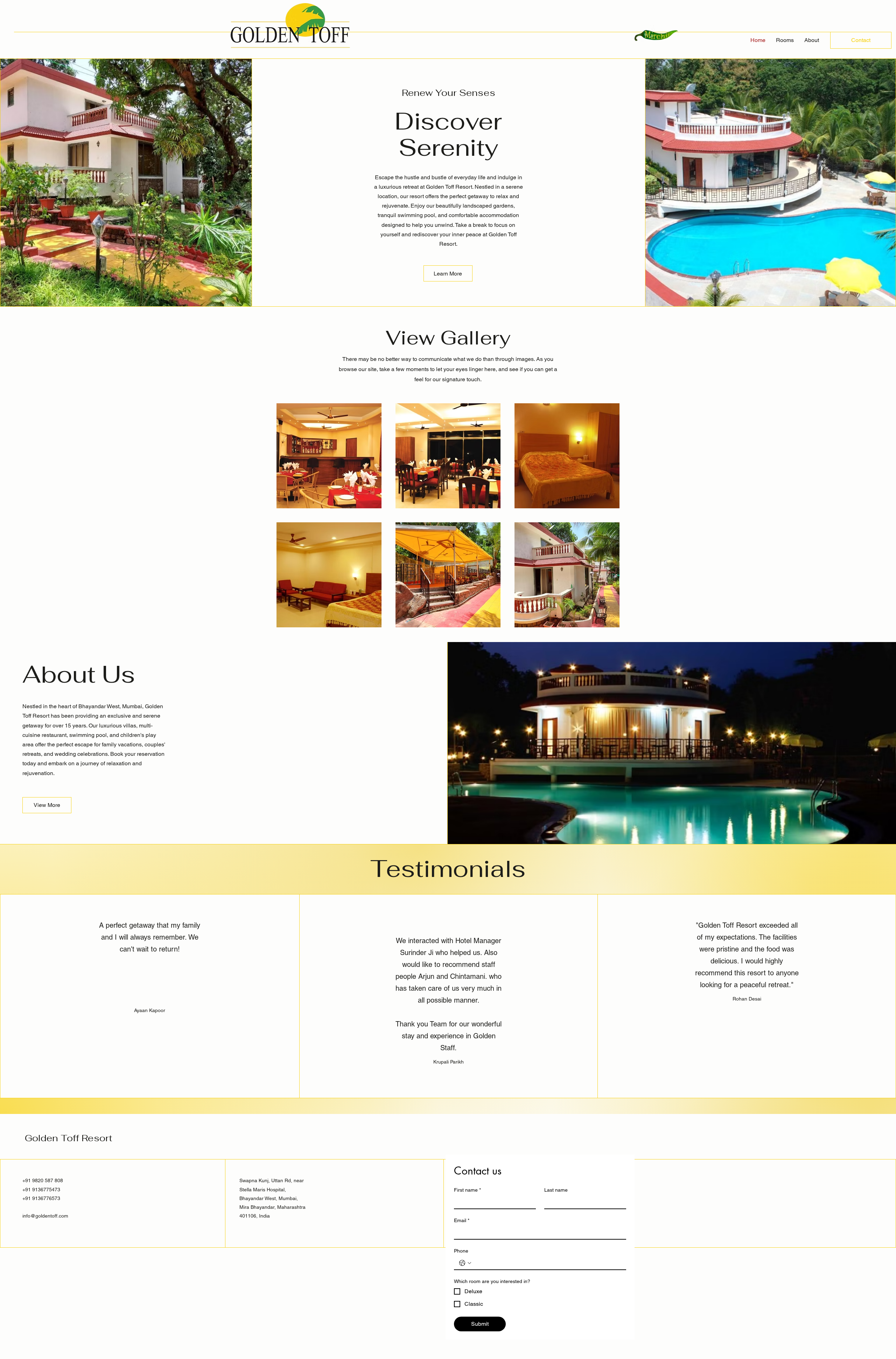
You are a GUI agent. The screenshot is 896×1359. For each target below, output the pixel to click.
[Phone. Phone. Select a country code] (465, 1263)
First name (467, 1190)
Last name (556, 1190)
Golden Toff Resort (68, 1138)
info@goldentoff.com (45, 1216)
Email (461, 1220)
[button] (448, 273)
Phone (461, 1251)
